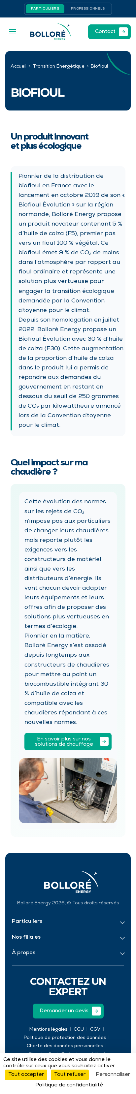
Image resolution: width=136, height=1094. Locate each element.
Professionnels (88, 9)
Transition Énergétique (59, 66)
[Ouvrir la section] (122, 921)
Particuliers (45, 9)
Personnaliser (113, 1075)
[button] (12, 32)
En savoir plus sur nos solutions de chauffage (64, 742)
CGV (95, 1029)
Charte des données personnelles (65, 1046)
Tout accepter (26, 1075)
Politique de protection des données (65, 1038)
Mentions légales (48, 1029)
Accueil (18, 66)
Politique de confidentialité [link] (69, 1085)
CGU (79, 1029)
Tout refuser (69, 1075)
